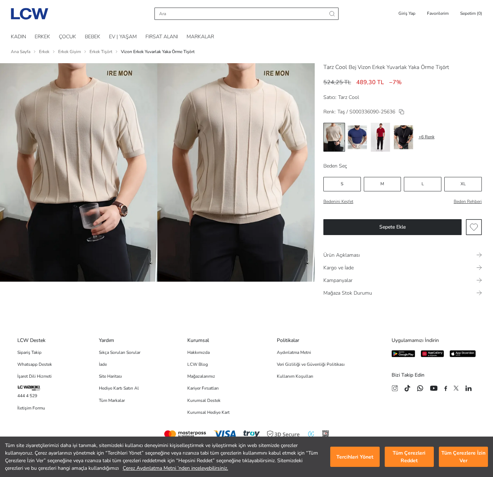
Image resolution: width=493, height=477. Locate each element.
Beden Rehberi (468, 201)
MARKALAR (200, 36)
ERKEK (42, 36)
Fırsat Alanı (161, 36)
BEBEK (92, 36)
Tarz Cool (335, 67)
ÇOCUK (67, 36)
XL (463, 184)
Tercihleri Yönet (354, 457)
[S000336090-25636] (401, 111)
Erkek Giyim (69, 52)
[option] (334, 137)
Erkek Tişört (101, 52)
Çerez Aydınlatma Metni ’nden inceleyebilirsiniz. (175, 468)
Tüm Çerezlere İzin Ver (463, 457)
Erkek (44, 52)
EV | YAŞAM (123, 36)
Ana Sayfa (20, 52)
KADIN (18, 36)
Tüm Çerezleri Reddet (409, 457)
